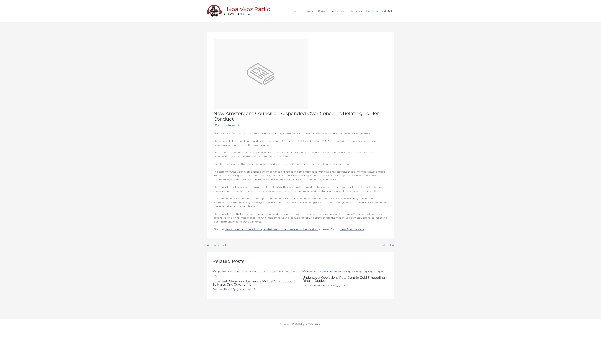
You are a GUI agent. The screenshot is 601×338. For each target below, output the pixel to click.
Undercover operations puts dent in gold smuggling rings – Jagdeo (344, 279)
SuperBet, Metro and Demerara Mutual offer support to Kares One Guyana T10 (254, 282)
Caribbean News (225, 125)
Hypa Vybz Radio (247, 9)
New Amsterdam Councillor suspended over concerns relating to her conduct (271, 229)
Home (296, 11)
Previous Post (216, 245)
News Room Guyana (352, 229)
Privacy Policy (338, 11)
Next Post (386, 245)
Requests (356, 11)
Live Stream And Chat (379, 11)
